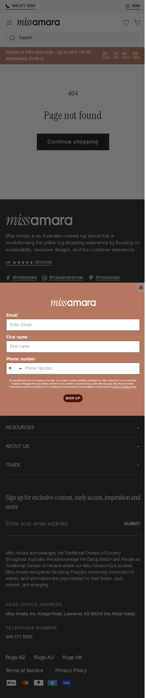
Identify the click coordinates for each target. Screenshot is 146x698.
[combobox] (12, 368)
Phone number (18, 358)
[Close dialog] (138, 287)
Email (9, 315)
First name (14, 337)
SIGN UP (70, 397)
